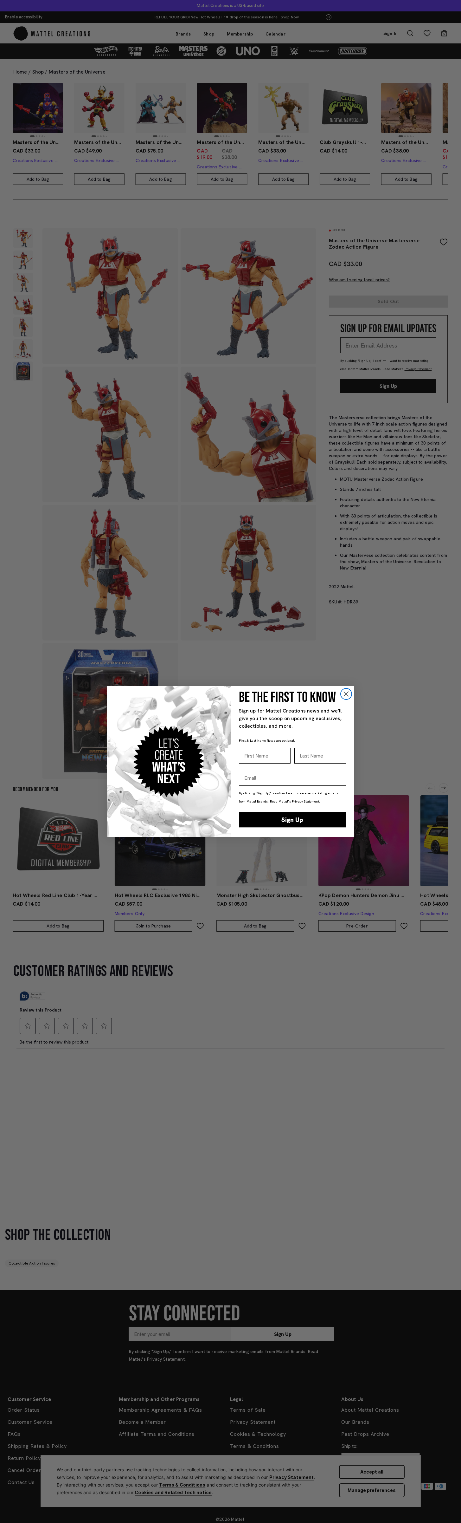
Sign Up (292, 820)
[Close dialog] (346, 694)
